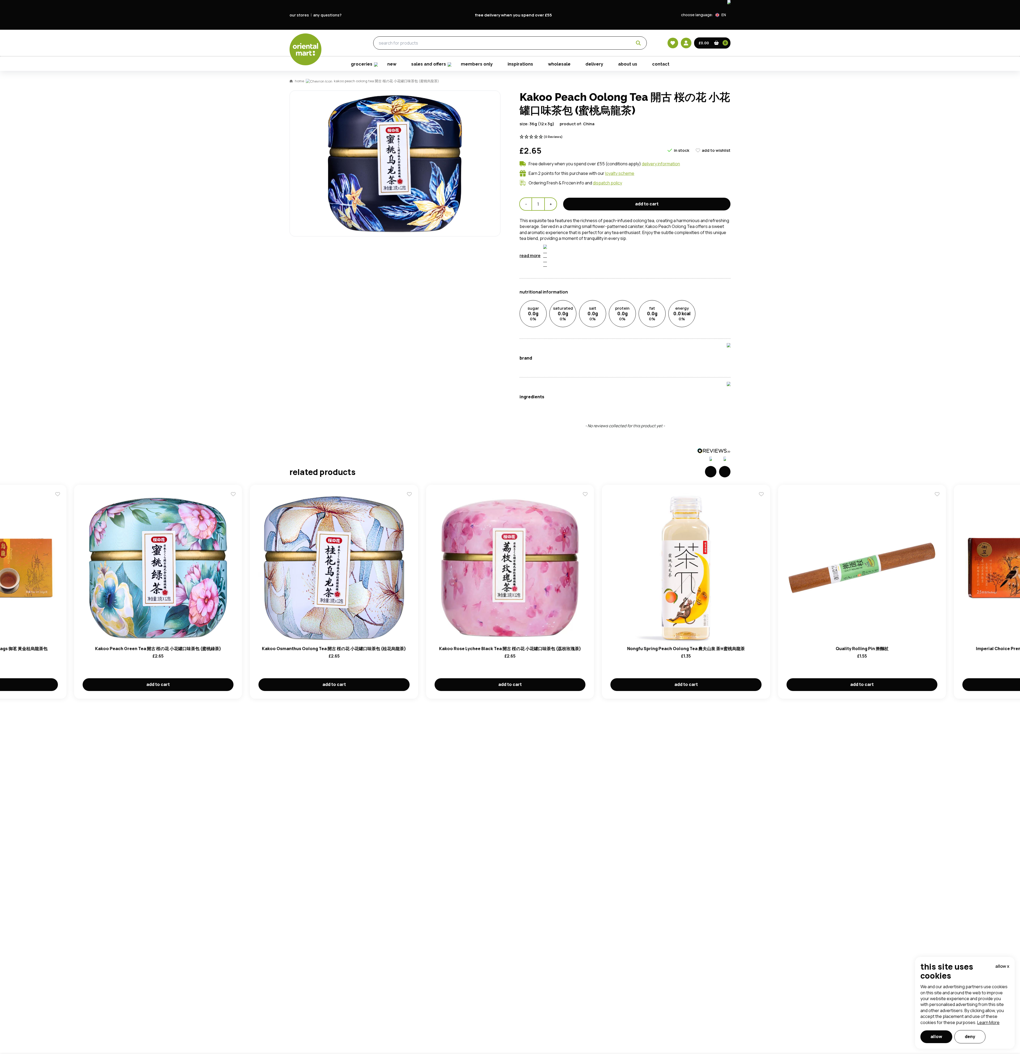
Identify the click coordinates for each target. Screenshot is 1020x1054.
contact (660, 64)
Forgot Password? (576, 324)
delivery (594, 64)
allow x (1002, 966)
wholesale (559, 64)
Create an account (590, 354)
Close (630, 225)
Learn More (988, 1022)
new (391, 64)
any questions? (327, 15)
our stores (299, 15)
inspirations (520, 64)
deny (970, 1036)
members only (477, 64)
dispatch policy (607, 183)
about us (627, 64)
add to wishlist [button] (716, 150)
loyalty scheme (619, 173)
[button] (722, 15)
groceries (337, 43)
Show (623, 284)
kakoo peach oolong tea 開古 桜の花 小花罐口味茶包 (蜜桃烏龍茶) (386, 81)
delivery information (661, 164)
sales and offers (428, 64)
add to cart (646, 204)
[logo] (305, 49)
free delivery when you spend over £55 (513, 15)
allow (936, 1036)
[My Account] (686, 43)
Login (577, 304)
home (299, 81)
